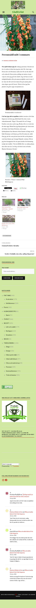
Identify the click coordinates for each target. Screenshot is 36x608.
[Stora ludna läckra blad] (24, 202)
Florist (6, 307)
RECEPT (6, 323)
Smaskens (9, 335)
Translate (16, 466)
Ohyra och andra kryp (13, 363)
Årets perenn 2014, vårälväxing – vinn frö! (7, 208)
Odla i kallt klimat (11, 359)
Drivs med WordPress (8, 594)
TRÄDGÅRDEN (9, 343)
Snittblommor (10, 303)
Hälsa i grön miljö (11, 355)
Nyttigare (9, 331)
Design (8, 351)
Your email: (5, 267)
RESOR (6, 339)
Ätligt (8, 347)
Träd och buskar (11, 375)
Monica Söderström (10, 60)
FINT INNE (7, 295)
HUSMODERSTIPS (10, 311)
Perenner (9, 367)
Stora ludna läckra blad (22, 207)
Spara (8, 315)
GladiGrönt (18, 11)
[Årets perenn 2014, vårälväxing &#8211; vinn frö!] (9, 202)
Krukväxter (9, 299)
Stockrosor (7, 235)
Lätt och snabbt (11, 327)
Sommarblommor (11, 371)
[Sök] (31, 12)
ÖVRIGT (6, 319)
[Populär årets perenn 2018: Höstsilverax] (9, 219)
